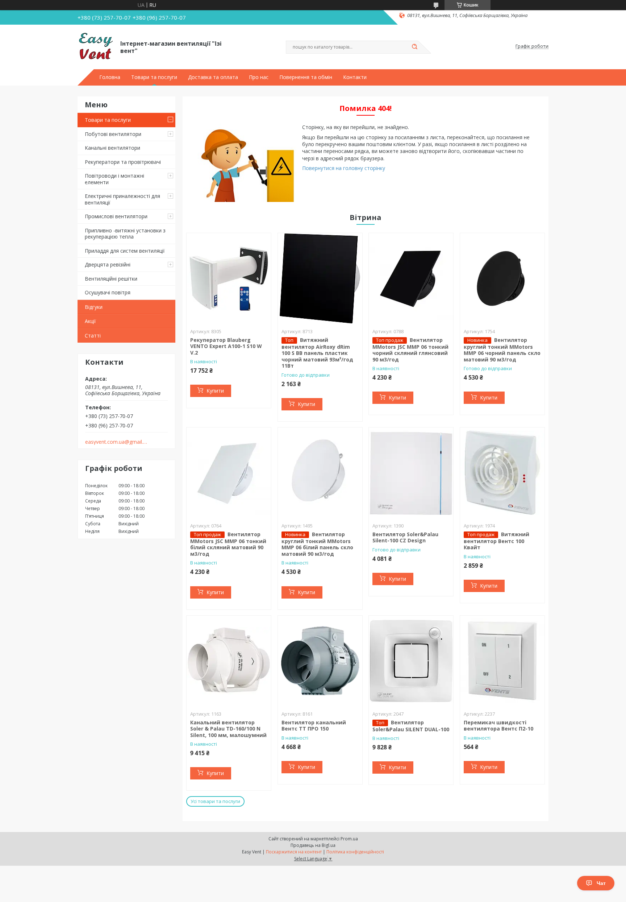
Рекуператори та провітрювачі (123, 161)
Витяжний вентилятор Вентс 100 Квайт (496, 541)
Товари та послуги (154, 77)
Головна (109, 77)
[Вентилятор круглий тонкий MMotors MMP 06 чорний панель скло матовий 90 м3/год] (502, 278)
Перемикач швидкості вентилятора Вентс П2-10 (498, 725)
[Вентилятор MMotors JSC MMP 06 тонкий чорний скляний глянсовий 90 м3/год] (411, 278)
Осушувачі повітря (107, 292)
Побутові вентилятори (113, 134)
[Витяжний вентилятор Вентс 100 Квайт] (502, 472)
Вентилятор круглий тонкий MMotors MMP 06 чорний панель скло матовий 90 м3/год (502, 349)
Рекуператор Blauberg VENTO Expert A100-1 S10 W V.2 (226, 346)
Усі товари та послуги (215, 801)
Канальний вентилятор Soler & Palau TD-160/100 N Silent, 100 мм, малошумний (228, 728)
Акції (90, 321)
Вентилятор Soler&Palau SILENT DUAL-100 (410, 726)
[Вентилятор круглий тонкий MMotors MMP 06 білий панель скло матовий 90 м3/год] (320, 472)
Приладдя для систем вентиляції (125, 250)
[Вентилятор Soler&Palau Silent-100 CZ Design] (411, 472)
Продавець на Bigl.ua (313, 845)
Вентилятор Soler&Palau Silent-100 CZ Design (405, 537)
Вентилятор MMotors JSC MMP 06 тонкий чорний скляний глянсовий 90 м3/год (410, 349)
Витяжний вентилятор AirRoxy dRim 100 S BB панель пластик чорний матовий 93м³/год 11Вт (317, 352)
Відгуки (94, 306)
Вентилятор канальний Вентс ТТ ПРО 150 (313, 725)
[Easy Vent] (96, 46)
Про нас (258, 77)
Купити (215, 390)
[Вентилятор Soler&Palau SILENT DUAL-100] (411, 661)
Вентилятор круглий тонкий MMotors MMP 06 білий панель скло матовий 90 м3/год (317, 544)
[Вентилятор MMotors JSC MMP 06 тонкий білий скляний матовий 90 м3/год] (229, 472)
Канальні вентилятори (112, 147)
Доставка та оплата (213, 77)
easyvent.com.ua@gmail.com (117, 442)
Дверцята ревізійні (107, 264)
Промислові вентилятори (116, 216)
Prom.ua (349, 839)
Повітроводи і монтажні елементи (114, 179)
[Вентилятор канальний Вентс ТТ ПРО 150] (320, 661)
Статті (93, 335)
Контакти (355, 77)
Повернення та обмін (305, 77)
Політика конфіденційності (355, 852)
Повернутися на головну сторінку (343, 168)
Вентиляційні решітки (111, 278)
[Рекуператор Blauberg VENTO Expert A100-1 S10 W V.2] (229, 278)
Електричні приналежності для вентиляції (122, 199)
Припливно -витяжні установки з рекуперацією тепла (125, 233)
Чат (601, 883)
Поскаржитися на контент (294, 852)
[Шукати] (414, 47)
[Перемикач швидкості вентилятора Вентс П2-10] (502, 661)
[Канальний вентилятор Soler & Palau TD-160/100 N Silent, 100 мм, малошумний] (229, 661)
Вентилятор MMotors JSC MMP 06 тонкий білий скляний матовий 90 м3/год (228, 544)
